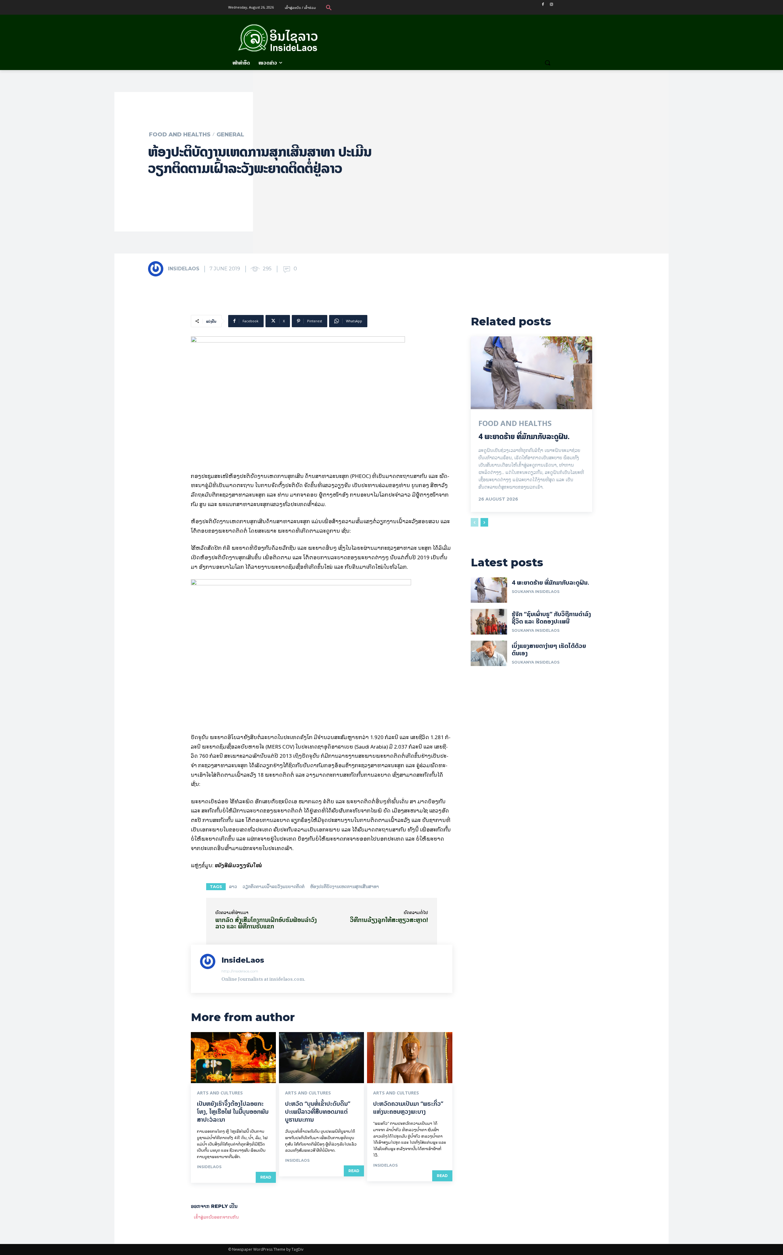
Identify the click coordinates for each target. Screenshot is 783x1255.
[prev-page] (474, 522)
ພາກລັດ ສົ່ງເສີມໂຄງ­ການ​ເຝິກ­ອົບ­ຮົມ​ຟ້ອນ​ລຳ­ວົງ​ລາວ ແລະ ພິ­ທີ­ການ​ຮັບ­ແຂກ (266, 923)
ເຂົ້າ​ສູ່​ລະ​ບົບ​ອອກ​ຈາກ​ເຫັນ (216, 1216)
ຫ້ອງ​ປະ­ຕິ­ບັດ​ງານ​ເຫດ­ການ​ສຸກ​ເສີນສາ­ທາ (344, 886)
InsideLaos (183, 269)
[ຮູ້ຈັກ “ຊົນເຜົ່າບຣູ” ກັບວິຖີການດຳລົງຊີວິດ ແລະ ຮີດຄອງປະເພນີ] (489, 621)
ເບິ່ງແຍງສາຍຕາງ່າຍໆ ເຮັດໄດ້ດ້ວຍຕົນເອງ (549, 649)
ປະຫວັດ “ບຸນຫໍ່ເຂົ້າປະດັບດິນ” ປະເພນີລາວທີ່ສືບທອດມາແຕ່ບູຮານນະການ (317, 1111)
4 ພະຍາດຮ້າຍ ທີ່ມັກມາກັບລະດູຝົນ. (524, 436)
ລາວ (233, 886)
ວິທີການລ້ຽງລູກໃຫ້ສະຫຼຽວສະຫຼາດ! (389, 920)
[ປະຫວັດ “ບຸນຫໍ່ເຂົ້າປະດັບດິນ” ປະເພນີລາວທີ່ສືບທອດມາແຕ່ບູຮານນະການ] (321, 1057)
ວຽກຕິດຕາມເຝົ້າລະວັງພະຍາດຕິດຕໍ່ (274, 886)
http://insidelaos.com (239, 971)
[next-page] (484, 522)
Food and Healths (179, 134)
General (230, 134)
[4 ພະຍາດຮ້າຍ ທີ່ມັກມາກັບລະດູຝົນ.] (531, 372)
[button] (328, 7)
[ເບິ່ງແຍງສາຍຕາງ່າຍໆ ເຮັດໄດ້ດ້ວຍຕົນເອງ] (489, 653)
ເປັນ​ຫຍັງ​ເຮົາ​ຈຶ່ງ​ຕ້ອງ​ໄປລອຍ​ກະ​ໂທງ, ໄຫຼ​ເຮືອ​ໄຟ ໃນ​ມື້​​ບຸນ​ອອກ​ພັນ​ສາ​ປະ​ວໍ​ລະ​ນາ (233, 1111)
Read (265, 1177)
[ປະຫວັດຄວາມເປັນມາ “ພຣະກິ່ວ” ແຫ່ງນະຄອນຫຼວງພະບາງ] (409, 1057)
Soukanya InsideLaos (535, 591)
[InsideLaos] (157, 268)
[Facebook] (542, 4)
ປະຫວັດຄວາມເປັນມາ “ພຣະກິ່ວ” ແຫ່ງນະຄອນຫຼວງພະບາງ (408, 1107)
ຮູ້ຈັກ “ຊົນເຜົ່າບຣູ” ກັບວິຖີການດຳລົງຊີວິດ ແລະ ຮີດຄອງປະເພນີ (551, 617)
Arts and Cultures (220, 1093)
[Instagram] (551, 4)
